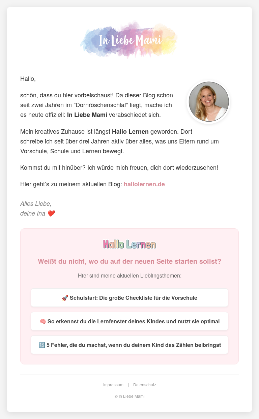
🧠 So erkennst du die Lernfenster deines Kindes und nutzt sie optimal (129, 321)
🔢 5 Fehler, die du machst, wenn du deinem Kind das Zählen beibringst (129, 345)
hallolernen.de (144, 184)
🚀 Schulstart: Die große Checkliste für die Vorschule (129, 297)
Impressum (113, 384)
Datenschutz (144, 384)
